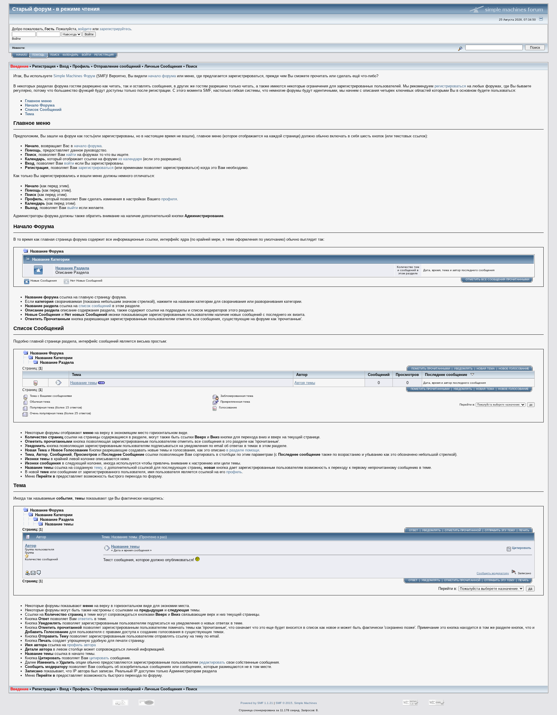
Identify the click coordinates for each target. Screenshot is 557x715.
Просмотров (407, 374)
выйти (72, 208)
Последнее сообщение (448, 374)
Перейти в (467, 404)
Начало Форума (40, 105)
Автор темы (304, 383)
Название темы (83, 383)
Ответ (413, 530)
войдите (85, 29)
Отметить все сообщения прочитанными (497, 279)
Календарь (70, 54)
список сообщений (95, 306)
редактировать (212, 662)
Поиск (54, 54)
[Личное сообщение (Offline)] (39, 574)
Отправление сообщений (117, 66)
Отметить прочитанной (463, 530)
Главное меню (38, 101)
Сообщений (379, 374)
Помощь (38, 54)
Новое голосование (514, 368)
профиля (169, 199)
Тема (29, 114)
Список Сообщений (43, 109)
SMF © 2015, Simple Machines (296, 703)
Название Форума (47, 251)
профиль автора (81, 645)
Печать (524, 530)
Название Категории (51, 259)
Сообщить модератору (493, 573)
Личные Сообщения (163, 66)
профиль (234, 472)
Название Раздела (72, 268)
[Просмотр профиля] (27, 574)
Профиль (81, 66)
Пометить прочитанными (430, 368)
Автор (302, 374)
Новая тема (486, 368)
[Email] (33, 574)
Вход (64, 66)
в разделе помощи (242, 450)
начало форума (162, 76)
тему (98, 467)
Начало (21, 54)
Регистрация (104, 54)
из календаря (130, 159)
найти (71, 154)
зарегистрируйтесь (115, 29)
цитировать (99, 658)
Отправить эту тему (500, 530)
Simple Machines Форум (74, 76)
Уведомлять (463, 368)
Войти (86, 54)
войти (69, 163)
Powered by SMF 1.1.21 (256, 703)
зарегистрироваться (95, 167)
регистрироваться (450, 86)
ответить (85, 619)
